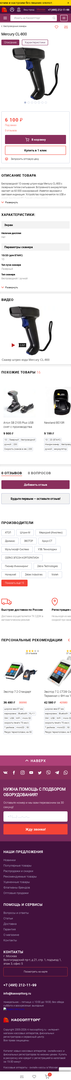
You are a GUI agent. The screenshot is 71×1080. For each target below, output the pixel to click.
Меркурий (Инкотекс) (51, 532)
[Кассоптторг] (4, 9)
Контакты (10, 940)
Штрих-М (25, 532)
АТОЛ (8, 532)
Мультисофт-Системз (17, 549)
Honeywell (10, 574)
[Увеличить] (35, 74)
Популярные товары (17, 865)
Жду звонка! (36, 829)
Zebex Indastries (34, 574)
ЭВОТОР (28, 541)
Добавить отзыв (35, 485)
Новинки (9, 860)
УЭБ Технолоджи (47, 549)
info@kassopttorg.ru (17, 993)
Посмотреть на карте (35, 971)
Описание (10, 42)
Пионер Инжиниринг (16, 566)
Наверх (38, 760)
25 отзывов (31, 653)
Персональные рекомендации (31, 640)
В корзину (38, 139)
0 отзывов (11, 473)
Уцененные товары (16, 882)
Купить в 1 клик (35, 150)
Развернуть (11, 202)
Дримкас (10, 541)
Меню (62, 18)
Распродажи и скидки (18, 871)
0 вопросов (39, 473)
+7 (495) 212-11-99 (58, 9)
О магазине (11, 934)
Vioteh (55, 574)
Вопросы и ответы (16, 913)
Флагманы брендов (16, 887)
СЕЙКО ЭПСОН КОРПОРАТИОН (22, 557)
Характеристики (35, 42)
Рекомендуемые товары (20, 876)
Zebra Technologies (47, 566)
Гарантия (9, 929)
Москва (41, 9)
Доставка (10, 924)
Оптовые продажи (16, 893)
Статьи (8, 918)
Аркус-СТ (47, 541)
